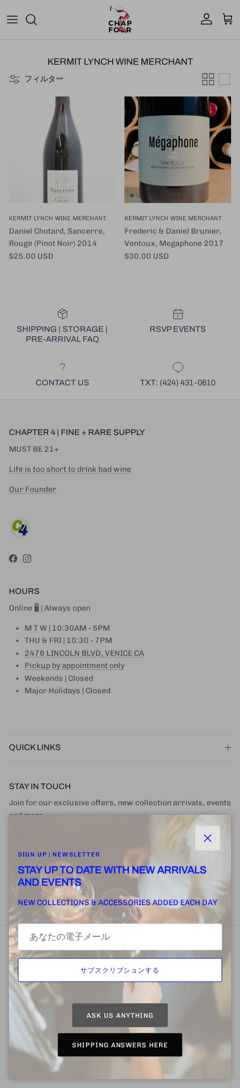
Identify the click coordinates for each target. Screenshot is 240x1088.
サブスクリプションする (120, 970)
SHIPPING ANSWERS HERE (120, 1045)
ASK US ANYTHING (120, 1015)
